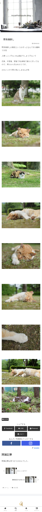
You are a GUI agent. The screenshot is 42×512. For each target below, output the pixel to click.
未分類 (6, 419)
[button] (21, 434)
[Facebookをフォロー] (11, 443)
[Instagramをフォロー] (30, 443)
